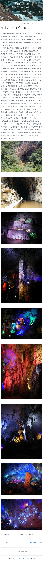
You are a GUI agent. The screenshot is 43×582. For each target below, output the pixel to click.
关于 (30, 11)
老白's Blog (21, 3)
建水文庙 (5, 542)
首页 (13, 11)
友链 (24, 11)
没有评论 (39, 23)
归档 (18, 11)
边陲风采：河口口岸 (34, 542)
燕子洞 (13, 534)
